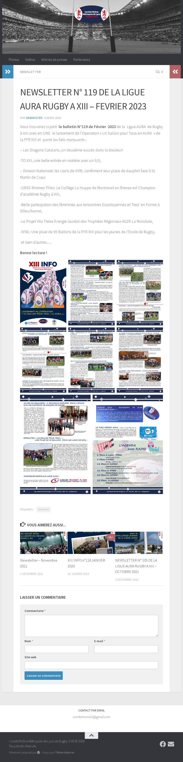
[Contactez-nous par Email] (171, 744)
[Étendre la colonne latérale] (7, 71)
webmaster (34, 118)
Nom (29, 641)
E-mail (99, 641)
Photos (14, 59)
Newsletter (30, 71)
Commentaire (35, 611)
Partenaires (81, 59)
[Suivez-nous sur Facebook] (163, 744)
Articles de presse (54, 59)
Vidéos (30, 59)
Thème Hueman (64, 752)
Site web (30, 657)
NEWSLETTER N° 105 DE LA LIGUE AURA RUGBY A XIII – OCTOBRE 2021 (136, 566)
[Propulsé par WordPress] (38, 752)
